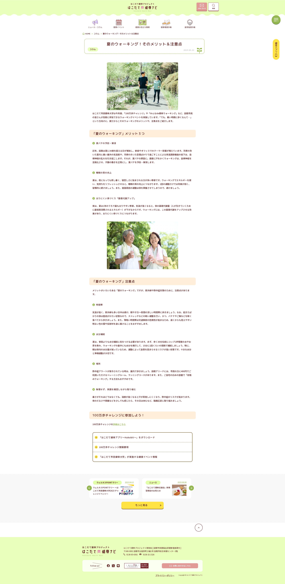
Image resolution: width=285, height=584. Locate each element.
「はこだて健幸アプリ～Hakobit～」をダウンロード (127, 437)
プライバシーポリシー (164, 575)
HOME (87, 33)
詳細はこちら (119, 424)
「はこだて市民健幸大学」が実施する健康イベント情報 (128, 456)
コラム (96, 33)
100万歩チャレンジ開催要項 (114, 447)
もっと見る (141, 505)
